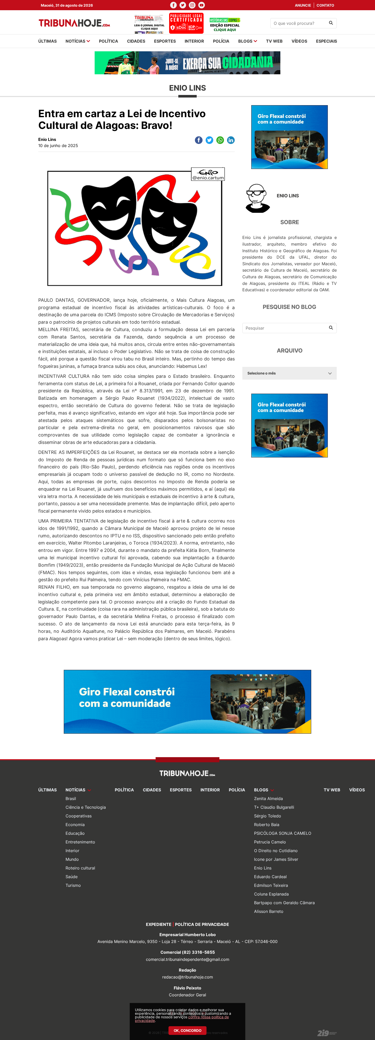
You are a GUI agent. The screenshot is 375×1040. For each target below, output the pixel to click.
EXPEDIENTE (158, 924)
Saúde (72, 876)
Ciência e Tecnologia (86, 807)
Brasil (71, 798)
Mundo (72, 859)
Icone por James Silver (276, 859)
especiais (326, 41)
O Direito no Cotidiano (276, 850)
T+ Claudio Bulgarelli (274, 807)
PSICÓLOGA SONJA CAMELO (282, 833)
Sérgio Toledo (267, 815)
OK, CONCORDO (188, 1030)
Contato (325, 5)
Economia (75, 824)
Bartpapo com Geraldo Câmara (284, 902)
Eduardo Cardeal (270, 876)
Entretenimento (80, 841)
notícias (75, 41)
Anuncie (303, 5)
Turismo (73, 885)
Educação (75, 833)
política (108, 41)
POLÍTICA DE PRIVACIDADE (202, 924)
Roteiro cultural (80, 867)
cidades (136, 41)
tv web (274, 41)
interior (194, 41)
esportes (165, 41)
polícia (221, 41)
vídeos (299, 41)
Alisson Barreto (268, 911)
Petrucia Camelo (270, 841)
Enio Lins (262, 867)
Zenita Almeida (268, 798)
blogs (245, 41)
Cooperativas (79, 815)
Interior (72, 850)
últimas (47, 41)
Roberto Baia (266, 824)
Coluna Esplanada (271, 894)
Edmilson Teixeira (271, 885)
